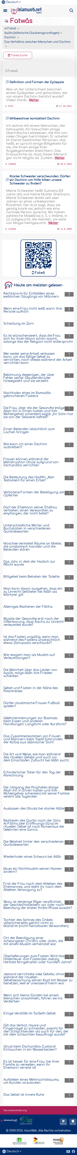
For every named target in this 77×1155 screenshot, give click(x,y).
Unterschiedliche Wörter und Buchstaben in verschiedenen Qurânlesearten (27, 528)
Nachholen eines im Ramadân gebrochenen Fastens (27, 394)
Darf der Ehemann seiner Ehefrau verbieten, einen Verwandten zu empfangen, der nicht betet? (30, 510)
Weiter (34, 100)
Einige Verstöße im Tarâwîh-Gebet (29, 1013)
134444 (12, 164)
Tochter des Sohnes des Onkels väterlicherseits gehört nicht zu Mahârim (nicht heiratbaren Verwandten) (35, 923)
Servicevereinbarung (15, 1110)
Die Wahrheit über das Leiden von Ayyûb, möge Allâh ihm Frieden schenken (30, 673)
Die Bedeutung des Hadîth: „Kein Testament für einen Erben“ (28, 479)
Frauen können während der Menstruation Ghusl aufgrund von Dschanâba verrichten (31, 462)
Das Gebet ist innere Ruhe (23, 1094)
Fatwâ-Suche (19, 55)
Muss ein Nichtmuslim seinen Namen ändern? (32, 870)
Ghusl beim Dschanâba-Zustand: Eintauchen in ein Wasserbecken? (30, 1048)
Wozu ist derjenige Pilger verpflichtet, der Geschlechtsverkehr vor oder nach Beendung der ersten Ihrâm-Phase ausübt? (37, 905)
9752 (10, 106)
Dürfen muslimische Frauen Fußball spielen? (31, 704)
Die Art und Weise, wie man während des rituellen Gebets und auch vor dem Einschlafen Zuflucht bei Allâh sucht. (36, 757)
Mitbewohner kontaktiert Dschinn (35, 118)
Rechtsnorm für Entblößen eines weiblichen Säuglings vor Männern (31, 295)
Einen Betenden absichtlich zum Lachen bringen (29, 430)
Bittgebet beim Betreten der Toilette (31, 576)
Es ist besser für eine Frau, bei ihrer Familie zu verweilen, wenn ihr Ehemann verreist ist (31, 1064)
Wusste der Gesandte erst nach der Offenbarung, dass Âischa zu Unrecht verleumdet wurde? (33, 622)
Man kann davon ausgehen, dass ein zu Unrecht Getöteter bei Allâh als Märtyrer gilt (32, 591)
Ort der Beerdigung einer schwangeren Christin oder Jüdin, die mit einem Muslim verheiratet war (33, 941)
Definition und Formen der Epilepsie (37, 82)
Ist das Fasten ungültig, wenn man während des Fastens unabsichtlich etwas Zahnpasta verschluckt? (31, 640)
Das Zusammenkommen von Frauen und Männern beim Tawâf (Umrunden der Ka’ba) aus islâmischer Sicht (33, 739)
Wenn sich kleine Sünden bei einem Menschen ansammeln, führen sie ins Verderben (32, 998)
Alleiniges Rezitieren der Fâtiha (27, 606)
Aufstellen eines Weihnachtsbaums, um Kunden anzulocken (31, 1081)
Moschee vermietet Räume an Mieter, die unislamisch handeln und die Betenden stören (32, 546)
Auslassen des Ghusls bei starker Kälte (33, 808)
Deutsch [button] (12, 2)
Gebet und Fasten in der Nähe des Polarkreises (30, 689)
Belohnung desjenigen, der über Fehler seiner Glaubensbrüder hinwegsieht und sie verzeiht (28, 378)
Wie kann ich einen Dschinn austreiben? (25, 445)
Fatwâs (20, 21)
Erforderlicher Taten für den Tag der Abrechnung (32, 774)
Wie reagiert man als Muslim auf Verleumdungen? (29, 656)
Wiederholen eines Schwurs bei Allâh (32, 856)
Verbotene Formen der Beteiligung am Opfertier (33, 494)
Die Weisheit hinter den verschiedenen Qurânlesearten (33, 843)
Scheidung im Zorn (18, 323)
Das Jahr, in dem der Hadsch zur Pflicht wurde (29, 563)
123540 (12, 229)
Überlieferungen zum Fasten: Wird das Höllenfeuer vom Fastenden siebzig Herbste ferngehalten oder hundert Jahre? (37, 959)
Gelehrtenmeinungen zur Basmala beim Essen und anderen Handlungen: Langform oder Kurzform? (34, 721)
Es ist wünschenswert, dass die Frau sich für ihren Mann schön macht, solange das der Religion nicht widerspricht (38, 338)
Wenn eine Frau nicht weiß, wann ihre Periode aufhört (32, 310)
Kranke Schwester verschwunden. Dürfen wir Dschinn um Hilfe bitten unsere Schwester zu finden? (40, 180)
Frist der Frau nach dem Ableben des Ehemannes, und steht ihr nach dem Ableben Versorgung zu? (32, 887)
